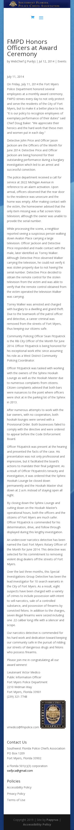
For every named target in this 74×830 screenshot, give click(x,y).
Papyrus (52, 820)
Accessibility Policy (19, 787)
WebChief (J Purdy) (23, 61)
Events (62, 61)
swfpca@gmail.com (20, 771)
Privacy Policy (16, 794)
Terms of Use (16, 800)
